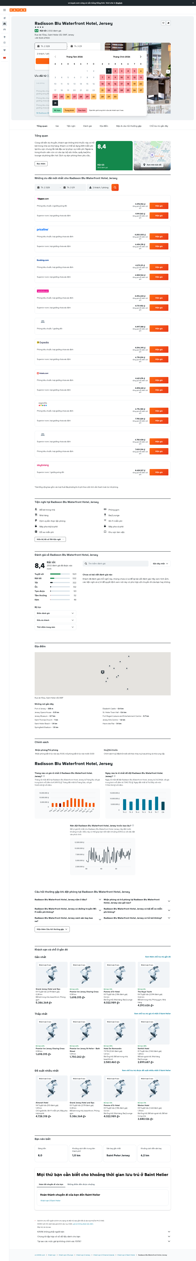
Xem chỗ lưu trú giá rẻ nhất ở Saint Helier (152, 1013)
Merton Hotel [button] (143, 1105)
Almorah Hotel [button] (42, 1102)
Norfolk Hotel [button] (143, 1048)
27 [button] (74, 96)
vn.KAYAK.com (40, 1255)
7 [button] (80, 77)
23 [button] (93, 90)
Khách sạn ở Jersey (83, 1255)
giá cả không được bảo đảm (83, 1224)
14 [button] (81, 83)
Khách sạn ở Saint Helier (51, 1200)
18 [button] (62, 90)
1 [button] (87, 71)
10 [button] (55, 83)
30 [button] (93, 96)
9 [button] (93, 77)
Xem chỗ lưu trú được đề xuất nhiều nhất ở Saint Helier (146, 1070)
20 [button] (74, 90)
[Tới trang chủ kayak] (18, 10)
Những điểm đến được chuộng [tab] (81, 1184)
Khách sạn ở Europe (66, 1255)
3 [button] (55, 77)
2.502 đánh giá (54, 30)
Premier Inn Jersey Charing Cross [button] (84, 991)
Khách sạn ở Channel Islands (103, 1255)
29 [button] (87, 96)
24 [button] (55, 96)
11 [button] (61, 83)
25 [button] (61, 96)
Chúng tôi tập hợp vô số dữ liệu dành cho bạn (58, 1236)
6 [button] (74, 77)
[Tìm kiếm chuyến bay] (4, 18)
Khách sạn (52, 1255)
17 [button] (55, 90)
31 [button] (55, 103)
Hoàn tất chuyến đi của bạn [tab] (51, 1184)
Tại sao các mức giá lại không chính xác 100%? (59, 1241)
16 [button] (94, 83)
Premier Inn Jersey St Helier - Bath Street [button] (85, 1049)
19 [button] (68, 90)
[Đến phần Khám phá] (4, 37)
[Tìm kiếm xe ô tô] (4, 29)
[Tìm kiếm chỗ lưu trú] (4, 23)
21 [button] (81, 90)
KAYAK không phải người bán (50, 1231)
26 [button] (68, 96)
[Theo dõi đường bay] (4, 42)
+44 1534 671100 (42, 38)
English (119, 3)
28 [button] (81, 96)
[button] (193, 3)
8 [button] (87, 77)
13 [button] (74, 83)
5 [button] (68, 77)
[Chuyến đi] (4, 50)
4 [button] (61, 77)
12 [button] (68, 83)
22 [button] (87, 90)
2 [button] (93, 71)
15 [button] (87, 83)
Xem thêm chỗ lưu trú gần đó (158, 957)
